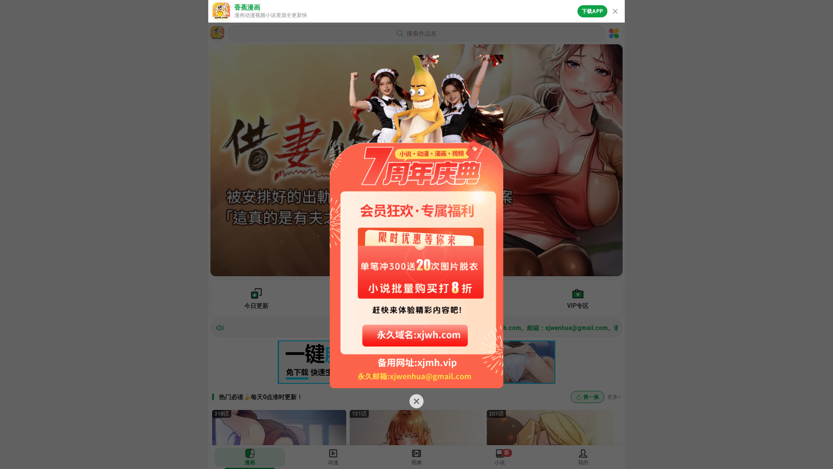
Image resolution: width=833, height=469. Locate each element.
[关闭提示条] (615, 11)
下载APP (592, 11)
